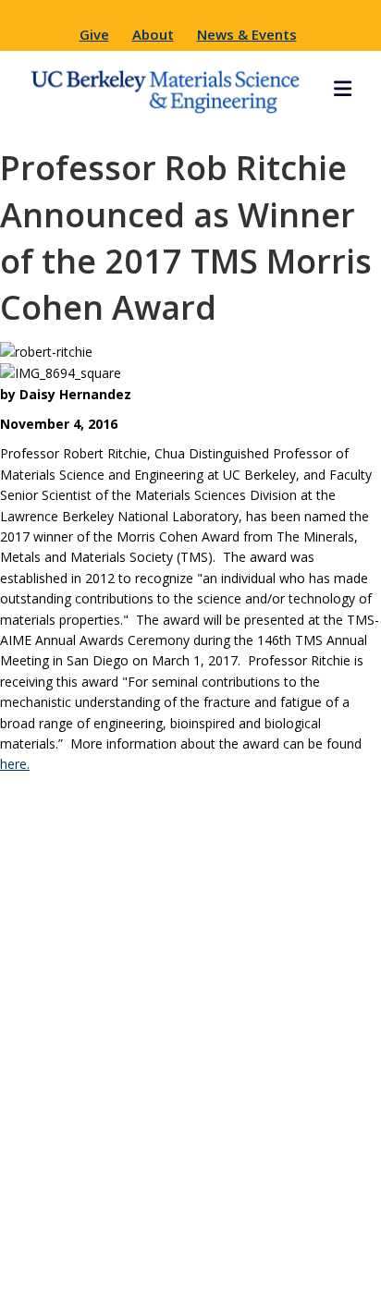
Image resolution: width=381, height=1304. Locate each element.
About (153, 34)
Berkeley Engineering (91, 1254)
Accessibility (272, 1281)
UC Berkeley (242, 1254)
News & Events (247, 34)
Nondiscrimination (134, 1281)
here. (15, 764)
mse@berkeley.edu (190, 1075)
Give (94, 34)
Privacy (337, 1254)
